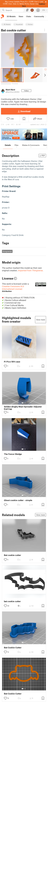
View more (40, 320)
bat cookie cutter (12, 601)
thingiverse (7, 251)
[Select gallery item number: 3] (25, 356)
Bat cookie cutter (12, 555)
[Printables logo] (2, 16)
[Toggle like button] (5, 366)
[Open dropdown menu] (44, 29)
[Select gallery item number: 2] (23, 356)
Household (19, 24)
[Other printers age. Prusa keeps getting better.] (24, 134)
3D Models (7, 24)
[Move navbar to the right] (45, 16)
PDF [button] (43, 155)
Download (25, 111)
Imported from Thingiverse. (30, 270)
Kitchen (30, 24)
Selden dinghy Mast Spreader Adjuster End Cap (23, 407)
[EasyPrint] (27, 10)
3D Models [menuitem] (11, 16)
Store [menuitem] (21, 16)
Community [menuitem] (39, 16)
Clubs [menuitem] (28, 16)
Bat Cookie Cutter (13, 647)
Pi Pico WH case (12, 361)
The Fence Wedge (13, 454)
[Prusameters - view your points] (32, 10)
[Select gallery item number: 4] (27, 356)
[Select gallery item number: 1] (21, 356)
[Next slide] (44, 75)
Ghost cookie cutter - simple (18, 500)
